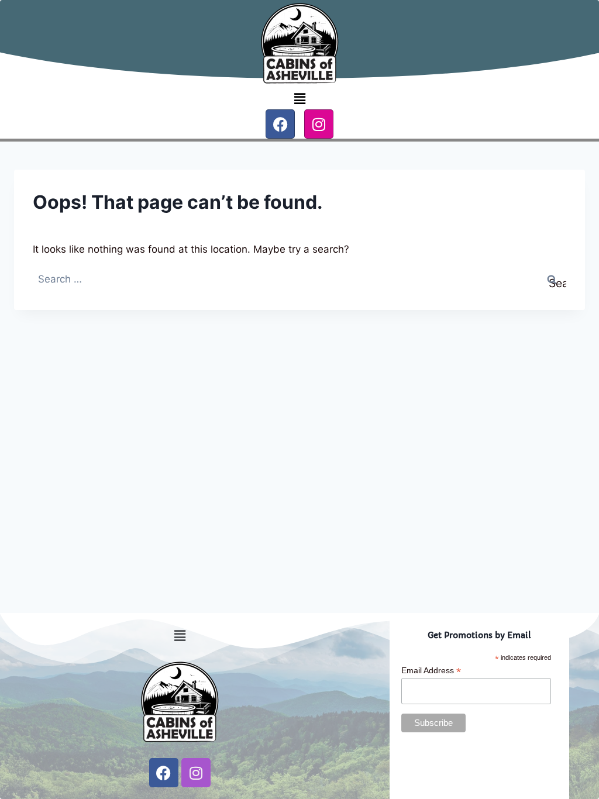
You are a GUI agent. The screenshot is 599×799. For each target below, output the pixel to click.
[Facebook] (280, 124)
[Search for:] (299, 279)
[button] (299, 98)
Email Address (431, 670)
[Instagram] (318, 124)
